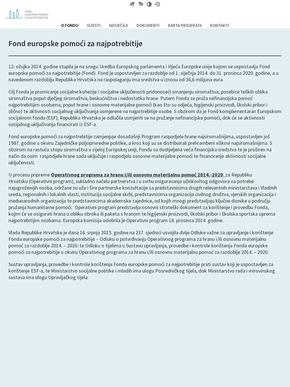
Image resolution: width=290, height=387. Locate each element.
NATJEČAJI (118, 25)
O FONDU (69, 25)
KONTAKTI (219, 25)
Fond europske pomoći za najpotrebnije (27, 14)
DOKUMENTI (148, 25)
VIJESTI (94, 25)
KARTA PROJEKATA (185, 25)
